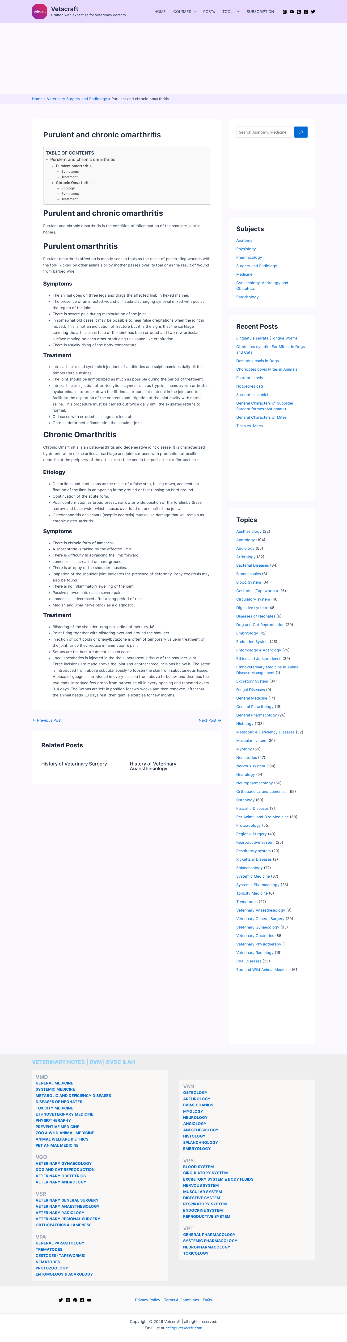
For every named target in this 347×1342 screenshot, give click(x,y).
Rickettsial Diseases (254, 859)
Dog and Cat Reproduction (260, 624)
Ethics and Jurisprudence (258, 658)
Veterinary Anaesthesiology (260, 910)
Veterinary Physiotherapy (258, 944)
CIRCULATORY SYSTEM (205, 1172)
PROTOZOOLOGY (52, 1268)
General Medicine (251, 698)
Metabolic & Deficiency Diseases (265, 732)
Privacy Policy (147, 1299)
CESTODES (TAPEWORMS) (61, 1255)
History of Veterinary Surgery (74, 764)
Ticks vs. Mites (249, 425)
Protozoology (248, 825)
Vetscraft (64, 8)
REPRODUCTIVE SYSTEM (206, 1216)
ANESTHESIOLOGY (201, 1130)
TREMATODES (49, 1249)
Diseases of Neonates (255, 616)
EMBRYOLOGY (197, 1148)
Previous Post (47, 720)
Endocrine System (252, 641)
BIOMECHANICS (198, 1105)
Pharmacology (249, 257)
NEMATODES (48, 1262)
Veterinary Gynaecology (257, 927)
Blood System (248, 582)
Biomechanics (248, 573)
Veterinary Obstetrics (255, 935)
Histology (245, 723)
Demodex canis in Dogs (257, 360)
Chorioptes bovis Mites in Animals (266, 369)
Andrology (245, 539)
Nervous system (250, 766)
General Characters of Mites (261, 417)
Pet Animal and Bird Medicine (262, 816)
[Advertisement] (173, 58)
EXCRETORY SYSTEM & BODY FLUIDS (218, 1179)
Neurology (245, 774)
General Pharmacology (256, 715)
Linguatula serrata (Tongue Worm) (266, 338)
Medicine (244, 274)
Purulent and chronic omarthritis (82, 159)
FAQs (207, 1299)
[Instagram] (285, 12)
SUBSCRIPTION (260, 11)
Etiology (68, 188)
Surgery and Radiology (256, 265)
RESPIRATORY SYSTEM (205, 1204)
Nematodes (246, 757)
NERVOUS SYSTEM (201, 1185)
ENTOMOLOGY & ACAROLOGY (64, 1274)
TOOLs (228, 11)
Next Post (210, 720)
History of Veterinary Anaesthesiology (153, 766)
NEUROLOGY (195, 1117)
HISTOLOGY (194, 1136)
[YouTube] (292, 12)
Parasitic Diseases (252, 808)
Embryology (247, 633)
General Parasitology (255, 706)
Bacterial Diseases (252, 565)
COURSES (182, 11)
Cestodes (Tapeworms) (257, 590)
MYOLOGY (193, 1111)
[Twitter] (313, 12)
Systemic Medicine (253, 876)
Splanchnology (249, 867)
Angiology (245, 548)
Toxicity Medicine (252, 893)
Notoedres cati (249, 386)
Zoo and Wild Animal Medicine (263, 969)
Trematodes (247, 901)
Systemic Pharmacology (257, 884)
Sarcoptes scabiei (252, 394)
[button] (193, 11)
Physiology (246, 248)
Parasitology (247, 297)
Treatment (69, 177)
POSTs (209, 11)
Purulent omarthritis (74, 166)
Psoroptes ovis (249, 377)
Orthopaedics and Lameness (261, 791)
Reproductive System (255, 842)
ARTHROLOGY (197, 1099)
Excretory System (252, 681)
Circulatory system (253, 599)
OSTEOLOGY (195, 1092)
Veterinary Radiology (255, 952)
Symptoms (70, 171)
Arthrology (246, 556)
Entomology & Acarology (258, 650)
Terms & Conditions (181, 1299)
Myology (244, 749)
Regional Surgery (251, 833)
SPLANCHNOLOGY (200, 1142)
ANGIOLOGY (195, 1123)
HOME (160, 11)
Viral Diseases (248, 961)
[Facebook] (306, 12)
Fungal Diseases (250, 689)
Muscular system (251, 740)
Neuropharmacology (254, 783)
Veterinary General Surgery (260, 918)
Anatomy (244, 240)
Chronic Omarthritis (74, 182)
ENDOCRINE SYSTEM (203, 1210)
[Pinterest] (299, 12)
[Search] (301, 132)
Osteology (245, 800)
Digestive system (251, 607)
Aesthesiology (249, 531)
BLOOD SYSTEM (198, 1166)
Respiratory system (253, 850)
